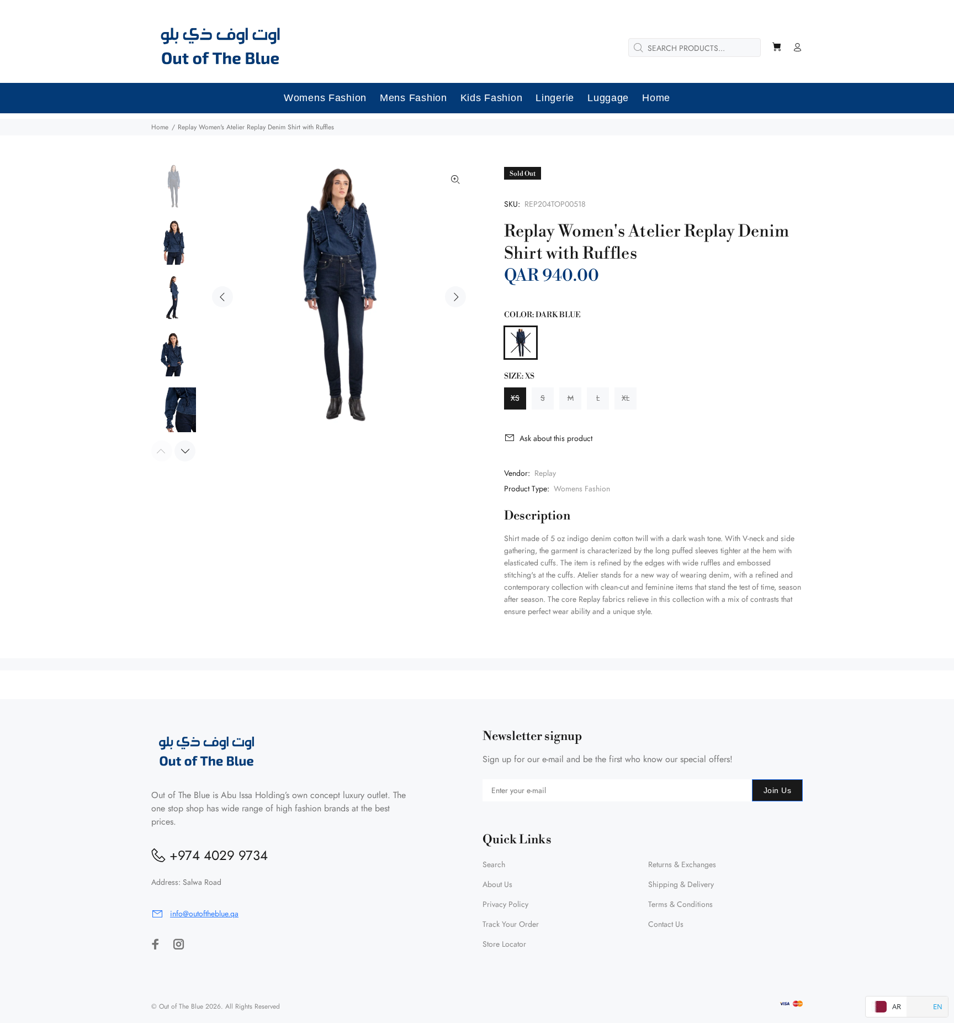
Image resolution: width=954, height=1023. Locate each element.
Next (455, 296)
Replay (545, 473)
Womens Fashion (582, 488)
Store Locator (504, 943)
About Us (497, 884)
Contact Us (665, 924)
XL (625, 397)
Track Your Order (511, 924)
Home (159, 127)
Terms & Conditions (680, 904)
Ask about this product (556, 438)
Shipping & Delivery (681, 884)
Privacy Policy (505, 904)
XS (515, 397)
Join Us (777, 790)
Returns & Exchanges (682, 864)
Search (494, 864)
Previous (222, 296)
